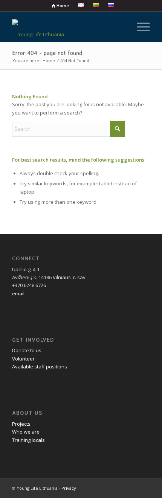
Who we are (26, 431)
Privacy (68, 488)
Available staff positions (39, 366)
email (18, 293)
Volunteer (23, 358)
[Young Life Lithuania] (67, 27)
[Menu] (139, 27)
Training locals (28, 440)
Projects (21, 423)
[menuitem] (60, 6)
